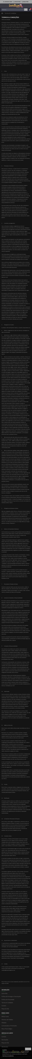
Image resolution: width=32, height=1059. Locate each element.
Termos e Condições (8, 1056)
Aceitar (28, 1048)
